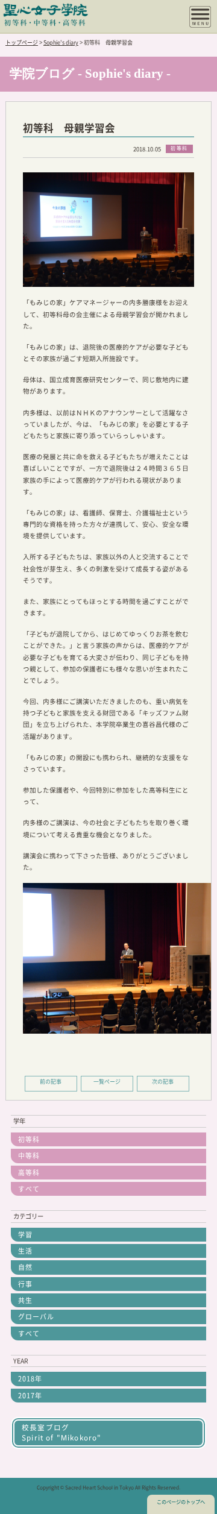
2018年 (30, 1378)
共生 (25, 1300)
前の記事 (50, 1081)
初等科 (29, 1139)
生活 (25, 1251)
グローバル (36, 1316)
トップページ (21, 42)
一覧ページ (107, 1081)
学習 (25, 1234)
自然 (25, 1267)
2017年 (30, 1395)
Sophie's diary (60, 42)
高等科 (29, 1172)
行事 (25, 1284)
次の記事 (163, 1081)
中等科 (29, 1155)
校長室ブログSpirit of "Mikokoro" (61, 1432)
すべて (29, 1189)
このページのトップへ (181, 1502)
